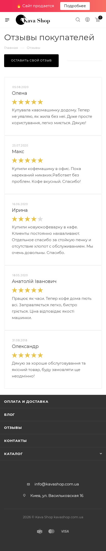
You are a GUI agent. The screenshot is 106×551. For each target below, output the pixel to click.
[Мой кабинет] (87, 20)
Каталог (13, 454)
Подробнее (75, 6)
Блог (9, 414)
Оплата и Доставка (26, 401)
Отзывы (13, 428)
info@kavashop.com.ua (56, 484)
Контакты (15, 441)
